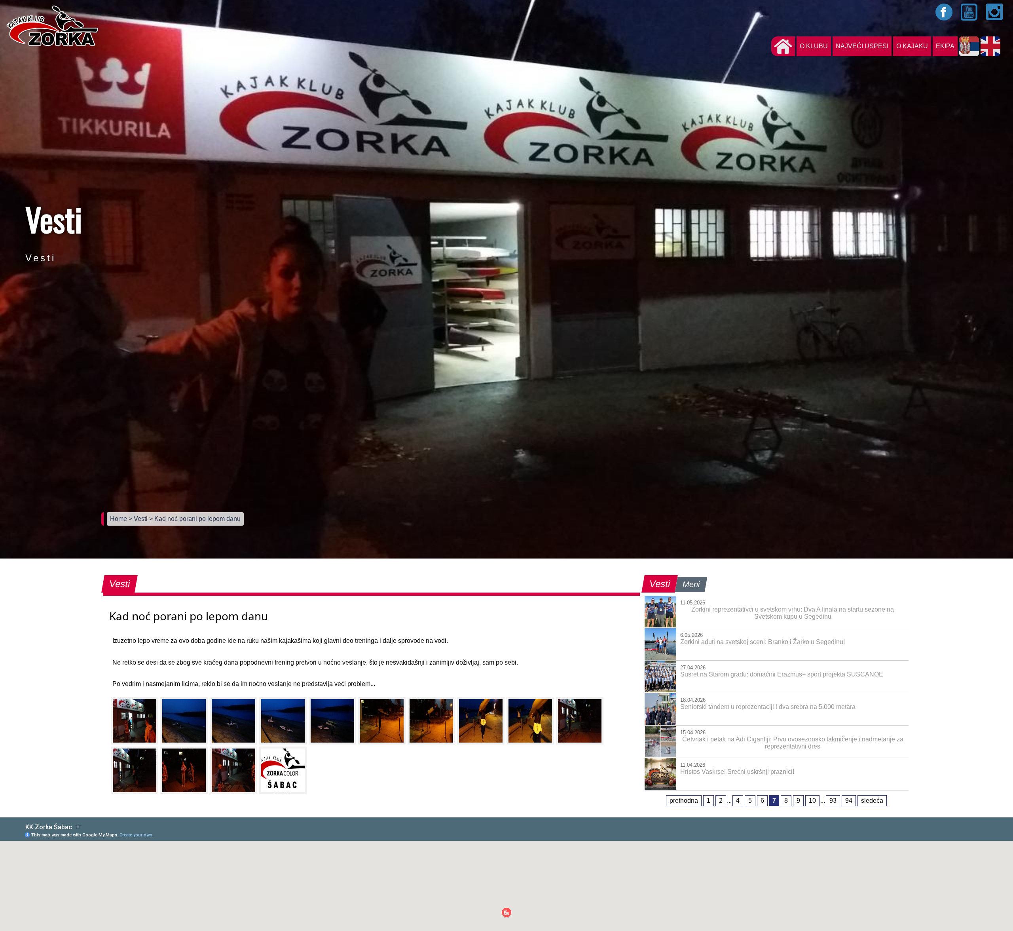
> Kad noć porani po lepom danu (195, 518)
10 (812, 800)
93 (833, 800)
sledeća (872, 800)
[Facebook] (944, 12)
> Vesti (139, 518)
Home (119, 518)
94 (848, 800)
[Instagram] (995, 12)
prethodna (684, 800)
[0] (134, 721)
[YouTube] (969, 12)
